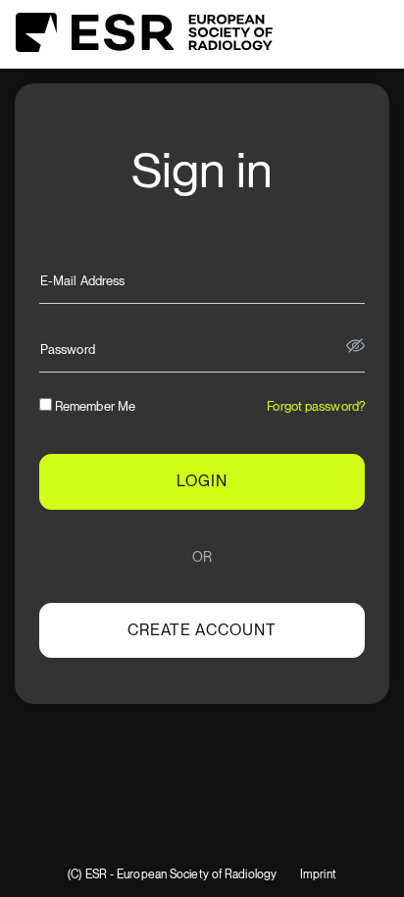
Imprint (318, 875)
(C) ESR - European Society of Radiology (172, 875)
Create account (202, 630)
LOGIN (202, 481)
